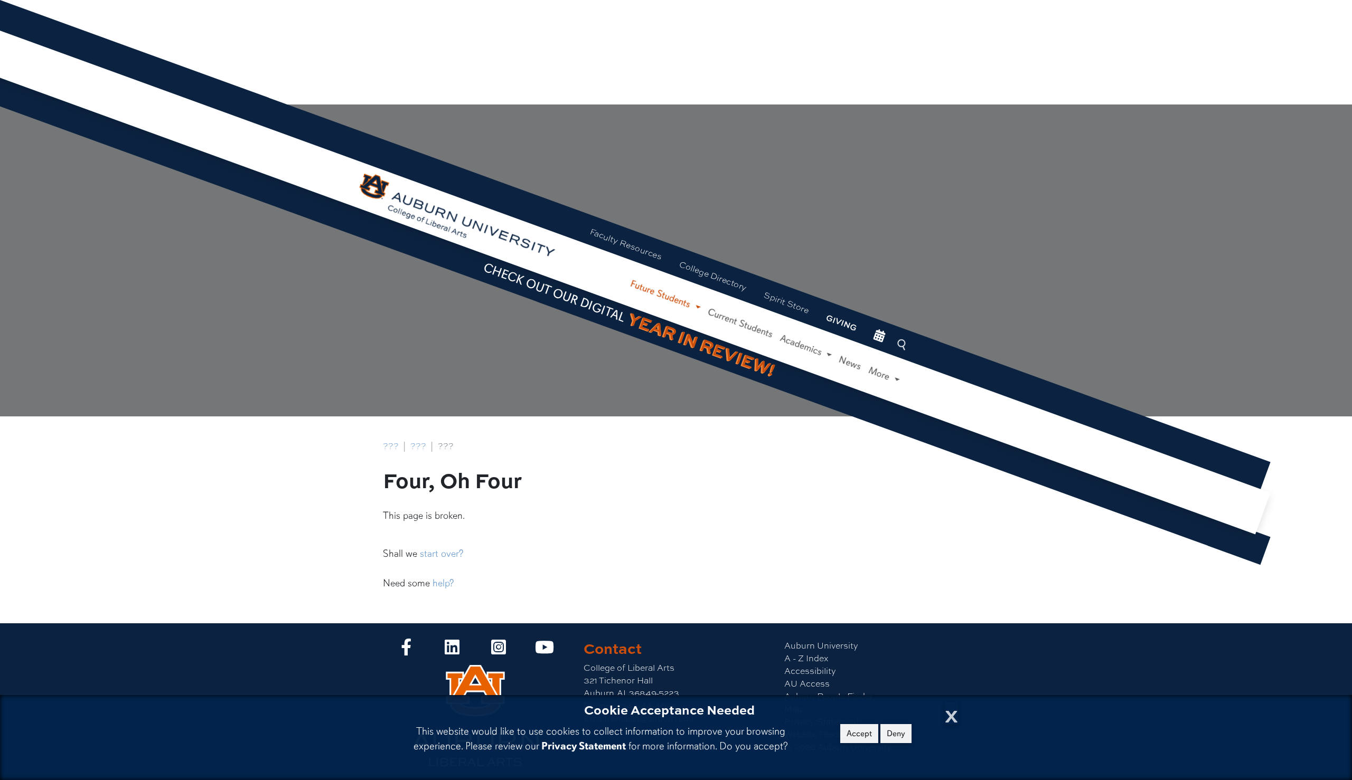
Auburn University (821, 645)
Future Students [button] (662, 294)
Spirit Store (787, 302)
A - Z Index (806, 658)
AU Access (807, 683)
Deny (896, 733)
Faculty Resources (626, 243)
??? (391, 446)
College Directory (713, 275)
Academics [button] (802, 345)
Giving (841, 322)
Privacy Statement (583, 746)
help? (443, 583)
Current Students (740, 323)
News (850, 363)
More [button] (880, 373)
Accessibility (810, 670)
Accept (859, 733)
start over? (441, 553)
